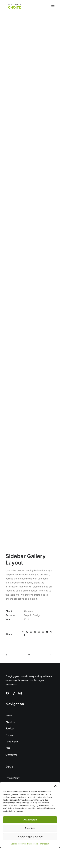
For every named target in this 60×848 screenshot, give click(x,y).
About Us (10, 722)
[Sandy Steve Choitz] (15, 6)
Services (10, 728)
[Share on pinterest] (35, 631)
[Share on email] (24, 635)
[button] (55, 785)
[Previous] (15, 655)
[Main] (30, 655)
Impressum (45, 844)
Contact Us (11, 754)
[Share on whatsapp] (43, 631)
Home (9, 715)
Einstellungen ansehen (30, 836)
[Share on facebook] (23, 631)
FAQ (8, 748)
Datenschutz (32, 844)
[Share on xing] (51, 631)
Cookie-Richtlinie (18, 844)
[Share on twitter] (27, 631)
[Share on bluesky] (47, 631)
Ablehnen (30, 828)
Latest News (12, 741)
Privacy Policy (12, 778)
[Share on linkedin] (39, 631)
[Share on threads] (31, 631)
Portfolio (10, 735)
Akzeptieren (30, 819)
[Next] (45, 655)
